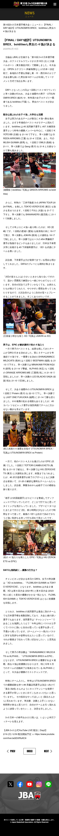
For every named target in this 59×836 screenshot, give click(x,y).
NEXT (46, 751)
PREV (12, 751)
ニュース (36, 24)
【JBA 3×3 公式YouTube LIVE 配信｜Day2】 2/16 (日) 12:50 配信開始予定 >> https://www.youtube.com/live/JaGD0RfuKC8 (29, 734)
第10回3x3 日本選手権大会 (30, 4)
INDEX (30, 751)
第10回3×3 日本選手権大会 (16, 24)
